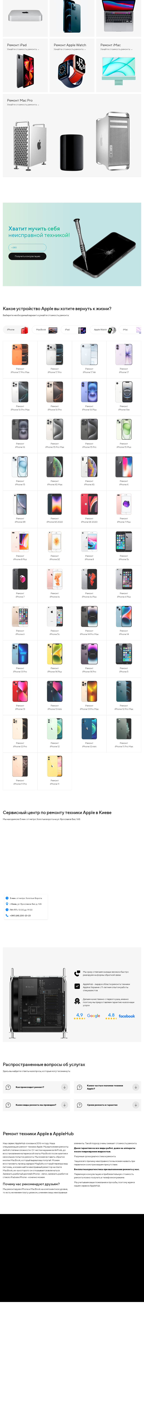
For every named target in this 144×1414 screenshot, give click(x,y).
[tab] (16, 389)
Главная (6, 18)
